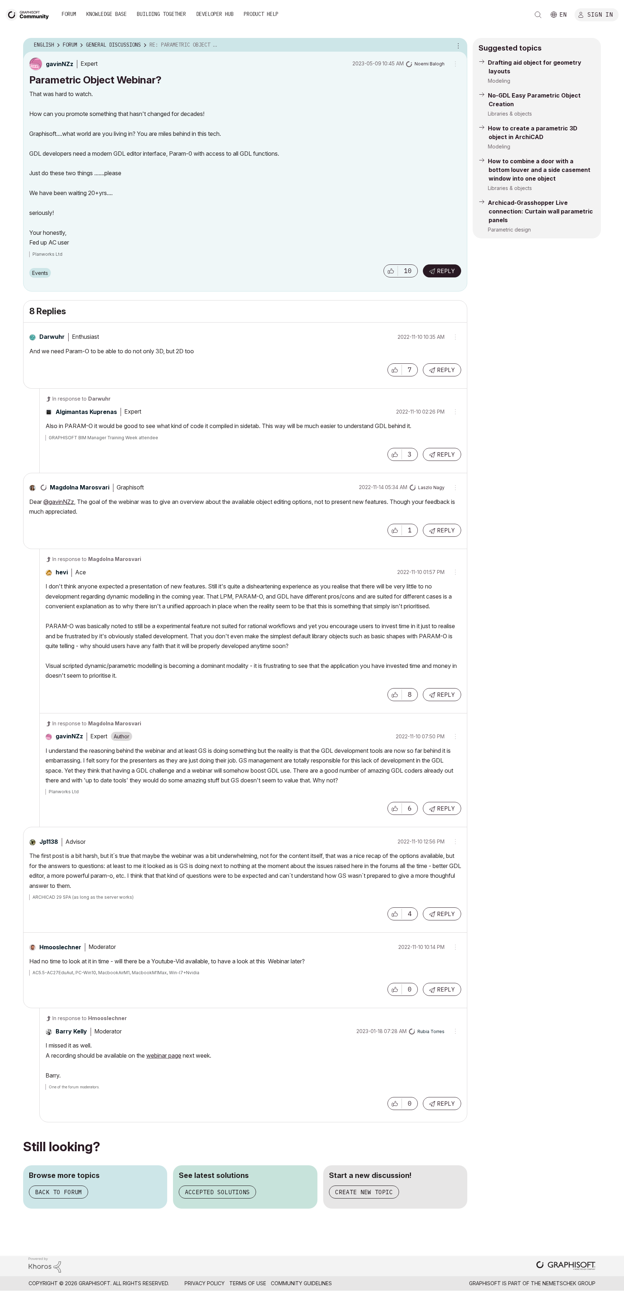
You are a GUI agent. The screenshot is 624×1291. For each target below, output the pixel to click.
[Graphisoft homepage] (565, 1266)
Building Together (161, 14)
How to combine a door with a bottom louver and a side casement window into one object (539, 169)
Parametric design (509, 229)
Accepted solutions (217, 1192)
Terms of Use (247, 1283)
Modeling (499, 81)
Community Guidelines (301, 1283)
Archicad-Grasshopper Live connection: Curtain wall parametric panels (540, 211)
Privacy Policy (205, 1283)
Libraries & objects (510, 114)
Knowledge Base (106, 14)
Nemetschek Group (568, 1283)
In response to (81, 399)
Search (538, 14)
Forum (69, 14)
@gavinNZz (58, 501)
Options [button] (457, 45)
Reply (446, 271)
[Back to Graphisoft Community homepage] (29, 14)
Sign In (600, 14)
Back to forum (58, 1192)
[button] (391, 271)
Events (40, 273)
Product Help (261, 14)
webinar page (163, 1055)
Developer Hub (215, 14)
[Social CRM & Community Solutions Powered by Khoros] (45, 1264)
